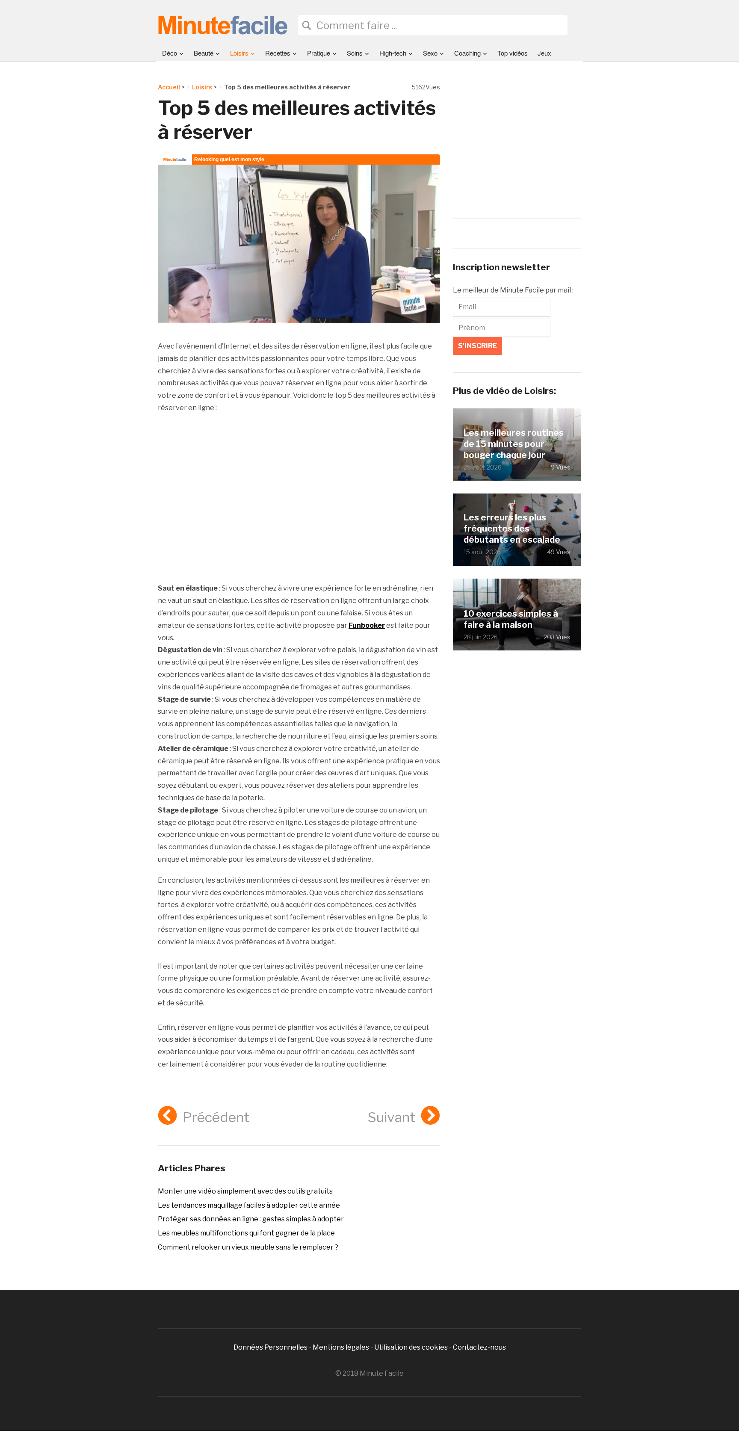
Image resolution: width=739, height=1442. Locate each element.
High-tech (392, 52)
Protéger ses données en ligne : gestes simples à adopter (251, 1219)
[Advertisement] (299, 498)
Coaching (467, 52)
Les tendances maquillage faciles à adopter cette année (249, 1205)
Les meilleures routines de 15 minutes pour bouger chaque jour (514, 444)
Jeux (544, 52)
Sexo (430, 52)
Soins (355, 52)
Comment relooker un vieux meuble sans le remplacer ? (248, 1247)
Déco (169, 52)
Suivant (391, 1117)
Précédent (216, 1117)
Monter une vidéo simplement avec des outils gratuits (245, 1191)
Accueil (169, 87)
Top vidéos (512, 52)
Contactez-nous (479, 1347)
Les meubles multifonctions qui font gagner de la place (246, 1233)
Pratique (318, 52)
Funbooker (367, 625)
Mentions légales (341, 1347)
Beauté (203, 52)
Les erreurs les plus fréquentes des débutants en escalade (512, 528)
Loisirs (239, 52)
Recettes (277, 52)
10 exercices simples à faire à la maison (511, 619)
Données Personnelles (271, 1347)
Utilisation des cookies (411, 1347)
